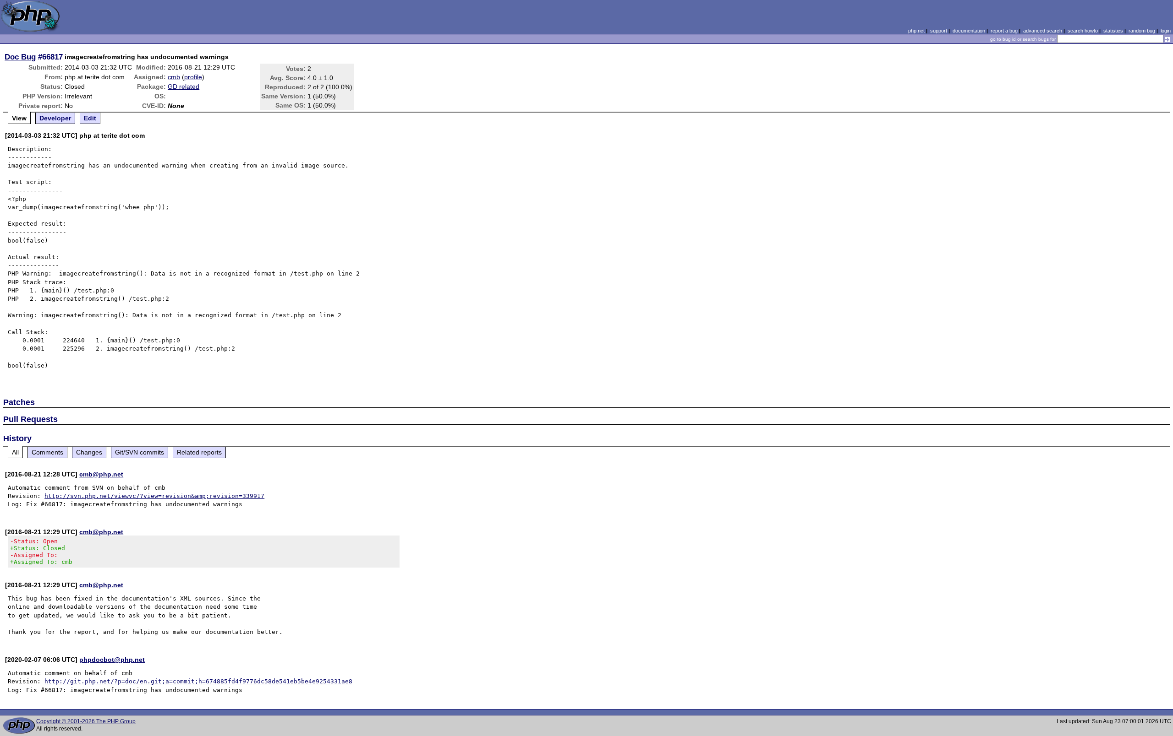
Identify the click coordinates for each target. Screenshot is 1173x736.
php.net (916, 30)
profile (193, 77)
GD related (183, 86)
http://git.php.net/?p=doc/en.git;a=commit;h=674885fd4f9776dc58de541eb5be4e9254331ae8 (198, 681)
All (15, 452)
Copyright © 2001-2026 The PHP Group (86, 721)
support (938, 30)
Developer (55, 118)
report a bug (1004, 30)
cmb (174, 77)
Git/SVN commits (139, 452)
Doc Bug (20, 56)
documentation (969, 30)
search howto (1083, 30)
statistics (1113, 30)
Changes (89, 452)
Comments (47, 452)
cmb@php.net (101, 474)
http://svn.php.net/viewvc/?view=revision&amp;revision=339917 (154, 495)
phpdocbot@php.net (112, 659)
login (1166, 30)
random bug (1142, 30)
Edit (90, 118)
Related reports (199, 452)
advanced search (1042, 30)
